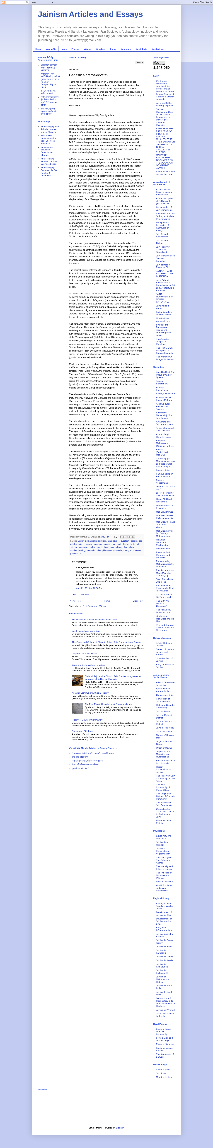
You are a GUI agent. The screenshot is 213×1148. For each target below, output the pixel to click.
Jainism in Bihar (164, 946)
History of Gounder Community (87, 720)
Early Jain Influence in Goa (164, 928)
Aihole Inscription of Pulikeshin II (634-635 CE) (164, 201)
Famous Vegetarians (162, 481)
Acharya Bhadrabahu (162, 382)
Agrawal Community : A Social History (90, 693)
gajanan (81, 544)
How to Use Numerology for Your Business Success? (48, 139)
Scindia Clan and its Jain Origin (164, 1039)
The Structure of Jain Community (164, 803)
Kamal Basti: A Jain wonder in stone (165, 173)
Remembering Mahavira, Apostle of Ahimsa (165, 564)
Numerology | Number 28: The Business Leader (49, 161)
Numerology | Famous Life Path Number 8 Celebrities (49, 171)
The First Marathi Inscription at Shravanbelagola (108, 704)
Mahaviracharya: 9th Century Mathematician (164, 533)
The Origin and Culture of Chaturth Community (165, 796)
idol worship (95, 547)
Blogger (119, 1127)
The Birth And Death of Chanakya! (162, 603)
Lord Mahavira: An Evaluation (165, 506)
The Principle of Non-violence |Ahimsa (164, 875)
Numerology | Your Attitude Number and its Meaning (50, 129)
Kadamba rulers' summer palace (164, 313)
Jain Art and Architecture (162, 235)
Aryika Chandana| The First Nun (165, 429)
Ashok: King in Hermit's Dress (163, 435)
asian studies (114, 541)
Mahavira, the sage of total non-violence (165, 524)
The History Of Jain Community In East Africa (165, 778)
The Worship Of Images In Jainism (165, 358)
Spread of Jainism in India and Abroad (165, 652)
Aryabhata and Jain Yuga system (164, 423)
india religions (108, 547)
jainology (82, 550)
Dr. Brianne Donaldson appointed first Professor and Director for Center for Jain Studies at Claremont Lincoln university (165, 90)
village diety (118, 550)
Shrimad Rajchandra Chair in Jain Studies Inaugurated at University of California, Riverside (113, 677)
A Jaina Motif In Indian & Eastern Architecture (164, 192)
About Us (51, 49)
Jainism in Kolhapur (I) (162, 965)
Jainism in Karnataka (161, 951)
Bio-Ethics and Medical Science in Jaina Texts (94, 619)
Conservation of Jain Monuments (164, 208)
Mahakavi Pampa (164, 512)
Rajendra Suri (163, 548)
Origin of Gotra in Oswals (84, 653)
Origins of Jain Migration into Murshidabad (163, 754)
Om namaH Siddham (82, 731)
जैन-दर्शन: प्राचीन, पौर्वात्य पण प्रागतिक (87, 761)
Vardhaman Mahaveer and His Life (165, 619)
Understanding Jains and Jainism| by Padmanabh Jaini (165, 813)
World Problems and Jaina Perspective (164, 888)
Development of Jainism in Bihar (164, 913)
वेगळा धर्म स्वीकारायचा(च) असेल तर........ (88, 764)
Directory (100, 49)
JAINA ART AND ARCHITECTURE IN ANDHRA (164, 273)
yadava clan (75, 553)
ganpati (106, 544)
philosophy (107, 550)
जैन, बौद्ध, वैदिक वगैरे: (80, 757)
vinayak (128, 550)
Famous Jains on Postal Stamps (164, 475)
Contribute (141, 49)
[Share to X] (127, 536)
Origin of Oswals (164, 748)
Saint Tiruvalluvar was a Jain (86, 631)
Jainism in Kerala (164, 956)
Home (38, 49)
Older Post (138, 601)
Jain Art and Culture (162, 241)
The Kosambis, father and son (163, 611)
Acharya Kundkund (165, 393)
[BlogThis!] (124, 536)
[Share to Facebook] (130, 536)
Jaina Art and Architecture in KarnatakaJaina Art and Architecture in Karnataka (165, 285)
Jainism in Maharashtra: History (162, 979)
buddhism (125, 541)
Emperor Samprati (165, 1044)
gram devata (116, 544)
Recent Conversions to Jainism (163, 769)
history (126, 544)
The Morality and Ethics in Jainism (164, 867)
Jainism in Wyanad (165, 1010)
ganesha (98, 544)
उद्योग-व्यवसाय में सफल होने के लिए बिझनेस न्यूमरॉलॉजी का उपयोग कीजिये (49, 101)
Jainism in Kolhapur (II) (162, 971)
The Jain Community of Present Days (163, 787)
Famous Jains (163, 470)
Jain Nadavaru (163, 711)
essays (134, 541)
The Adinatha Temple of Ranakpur (162, 341)
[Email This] (121, 536)
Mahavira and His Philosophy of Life (165, 516)
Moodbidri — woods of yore (163, 319)
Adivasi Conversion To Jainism (165, 683)
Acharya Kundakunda (162, 388)
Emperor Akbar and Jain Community (163, 1031)
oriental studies (94, 550)
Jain (125, 547)
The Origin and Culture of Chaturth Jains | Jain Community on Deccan (106, 642)
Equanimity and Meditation (163, 837)
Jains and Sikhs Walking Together (88, 665)
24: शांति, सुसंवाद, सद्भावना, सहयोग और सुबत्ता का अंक (49, 111)
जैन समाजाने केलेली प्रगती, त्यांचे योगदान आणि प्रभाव (93, 753)
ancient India (83, 541)
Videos (87, 49)
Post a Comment (81, 594)
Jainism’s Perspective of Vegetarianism (163, 851)
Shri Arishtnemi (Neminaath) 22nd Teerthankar (165, 588)
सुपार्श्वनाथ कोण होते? (80, 768)
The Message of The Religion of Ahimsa (164, 860)
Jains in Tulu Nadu (165, 727)
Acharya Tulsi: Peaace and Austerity (163, 406)
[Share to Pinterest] (133, 536)
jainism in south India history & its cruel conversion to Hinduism (165, 1002)
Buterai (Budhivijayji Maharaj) (162, 452)
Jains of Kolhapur (164, 731)
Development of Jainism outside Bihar (164, 921)
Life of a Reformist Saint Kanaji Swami (165, 494)
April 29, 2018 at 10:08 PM (89, 588)
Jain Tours (161, 1073)
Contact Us (158, 49)
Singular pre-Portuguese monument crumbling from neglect (163, 329)
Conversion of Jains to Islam (163, 700)
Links (113, 49)
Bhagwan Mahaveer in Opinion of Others (165, 443)
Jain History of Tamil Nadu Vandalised (163, 249)
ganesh (89, 544)
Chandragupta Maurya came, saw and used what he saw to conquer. (165, 462)
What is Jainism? (164, 881)
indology (118, 547)
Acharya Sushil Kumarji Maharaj (164, 398)
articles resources (98, 541)
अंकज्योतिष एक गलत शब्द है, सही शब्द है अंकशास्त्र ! (49, 68)
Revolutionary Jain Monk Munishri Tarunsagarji (165, 573)
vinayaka (137, 550)
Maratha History (164, 1077)
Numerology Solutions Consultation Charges (47, 151)
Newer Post (75, 601)
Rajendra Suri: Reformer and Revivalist (163, 555)
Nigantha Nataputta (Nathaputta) (162, 542)
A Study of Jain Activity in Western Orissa (165, 906)
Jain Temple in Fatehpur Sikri (163, 266)
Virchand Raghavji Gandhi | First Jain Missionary (165, 628)
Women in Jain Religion (163, 821)
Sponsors (126, 49)
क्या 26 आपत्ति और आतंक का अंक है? (48, 92)
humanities (83, 547)
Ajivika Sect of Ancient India (163, 689)
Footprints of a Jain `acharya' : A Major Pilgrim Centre (165, 216)
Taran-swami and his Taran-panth (164, 595)
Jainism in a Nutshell (162, 843)
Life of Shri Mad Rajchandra (164, 500)
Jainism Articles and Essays (90, 14)
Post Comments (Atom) (94, 606)
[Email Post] (116, 537)
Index (64, 49)
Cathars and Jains (165, 695)
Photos (75, 49)
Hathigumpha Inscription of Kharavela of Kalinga (162, 226)
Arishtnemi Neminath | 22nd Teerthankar (164, 415)
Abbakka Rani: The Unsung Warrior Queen (165, 375)
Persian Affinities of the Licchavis (165, 761)
